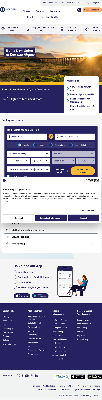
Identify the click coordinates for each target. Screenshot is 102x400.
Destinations (8, 332)
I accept (83, 218)
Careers (31, 331)
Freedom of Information (37, 350)
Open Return (59, 145)
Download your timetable (82, 94)
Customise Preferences (49, 218)
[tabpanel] (51, 227)
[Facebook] (22, 375)
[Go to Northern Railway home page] (8, 11)
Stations (6, 336)
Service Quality (58, 347)
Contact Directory (35, 339)
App (4, 324)
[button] (79, 9)
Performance (57, 343)
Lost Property (82, 324)
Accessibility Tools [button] (50, 2)
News (30, 346)
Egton (14, 99)
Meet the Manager (59, 339)
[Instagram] (32, 375)
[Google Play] (94, 376)
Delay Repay (8, 328)
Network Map (82, 339)
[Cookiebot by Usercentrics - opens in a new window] (88, 180)
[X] (18, 375)
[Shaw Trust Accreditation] (61, 376)
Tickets (6, 340)
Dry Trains (81, 335)
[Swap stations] (51, 136)
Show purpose (87, 210)
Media (80, 2)
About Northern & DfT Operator (36, 318)
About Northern (35, 310)
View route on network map (81, 88)
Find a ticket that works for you (83, 108)
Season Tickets (83, 320)
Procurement (33, 354)
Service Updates (59, 351)
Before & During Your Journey (84, 312)
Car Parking (82, 328)
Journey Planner (18, 89)
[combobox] (27, 137)
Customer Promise (59, 320)
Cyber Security (58, 359)
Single (26, 145)
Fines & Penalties (59, 335)
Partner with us (34, 327)
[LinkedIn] (36, 375)
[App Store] (78, 376)
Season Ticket (80, 145)
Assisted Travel (58, 324)
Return (41, 145)
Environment (33, 342)
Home (4, 89)
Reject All (19, 218)
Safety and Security (60, 328)
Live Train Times (9, 344)
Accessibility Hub (68, 2)
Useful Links (8, 310)
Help (5, 317)
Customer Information (58, 312)
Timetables (7, 320)
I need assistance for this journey (80, 100)
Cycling (80, 331)
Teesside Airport (32, 99)
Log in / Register (93, 2)
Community (32, 335)
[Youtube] (27, 375)
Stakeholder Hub (34, 323)
